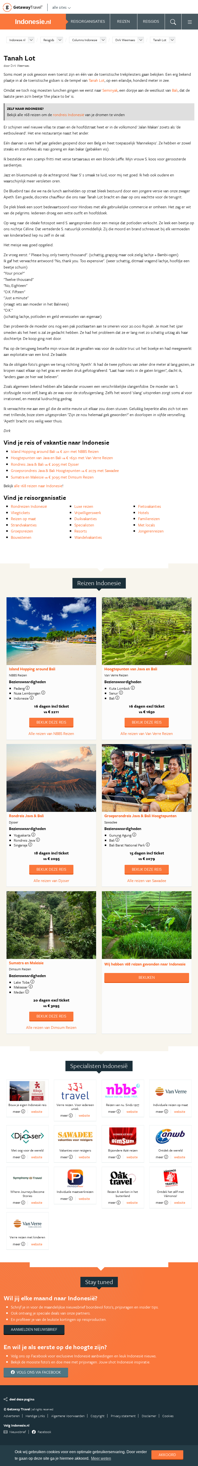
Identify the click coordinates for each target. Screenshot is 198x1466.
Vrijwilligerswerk (87, 513)
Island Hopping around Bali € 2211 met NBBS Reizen (55, 451)
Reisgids (48, 39)
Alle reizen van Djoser (51, 880)
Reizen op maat (23, 519)
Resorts (80, 531)
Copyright (98, 1415)
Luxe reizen (83, 506)
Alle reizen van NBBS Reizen (51, 733)
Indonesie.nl (17, 39)
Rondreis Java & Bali (26, 816)
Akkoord (167, 1455)
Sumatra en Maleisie (26, 963)
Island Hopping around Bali (32, 669)
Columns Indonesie (84, 39)
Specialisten (84, 525)
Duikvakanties (85, 519)
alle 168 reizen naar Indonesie (38, 486)
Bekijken (147, 977)
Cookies (168, 1415)
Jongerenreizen (151, 531)
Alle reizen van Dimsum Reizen (51, 1027)
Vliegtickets (20, 513)
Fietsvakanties (149, 506)
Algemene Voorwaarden (68, 1415)
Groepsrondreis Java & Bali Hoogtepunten (140, 816)
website (36, 1111)
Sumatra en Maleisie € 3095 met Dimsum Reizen (52, 477)
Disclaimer (149, 1415)
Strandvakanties (24, 525)
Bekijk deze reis (51, 722)
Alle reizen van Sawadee (146, 880)
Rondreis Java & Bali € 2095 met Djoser (45, 464)
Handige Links (35, 1415)
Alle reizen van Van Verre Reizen (146, 733)
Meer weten (101, 1458)
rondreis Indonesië (68, 115)
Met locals (146, 525)
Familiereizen (149, 519)
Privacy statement (123, 1415)
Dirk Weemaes (125, 39)
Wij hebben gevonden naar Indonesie (144, 964)
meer (16, 1111)
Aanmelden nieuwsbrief (34, 1329)
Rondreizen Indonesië (29, 506)
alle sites (59, 7)
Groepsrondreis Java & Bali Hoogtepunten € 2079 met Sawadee (65, 470)
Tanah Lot (159, 39)
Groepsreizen (22, 531)
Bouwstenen (21, 537)
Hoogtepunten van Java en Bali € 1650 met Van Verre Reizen (62, 458)
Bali (175, 90)
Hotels (143, 513)
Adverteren (12, 1415)
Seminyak (110, 90)
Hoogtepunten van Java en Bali (130, 669)
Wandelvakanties (88, 537)
